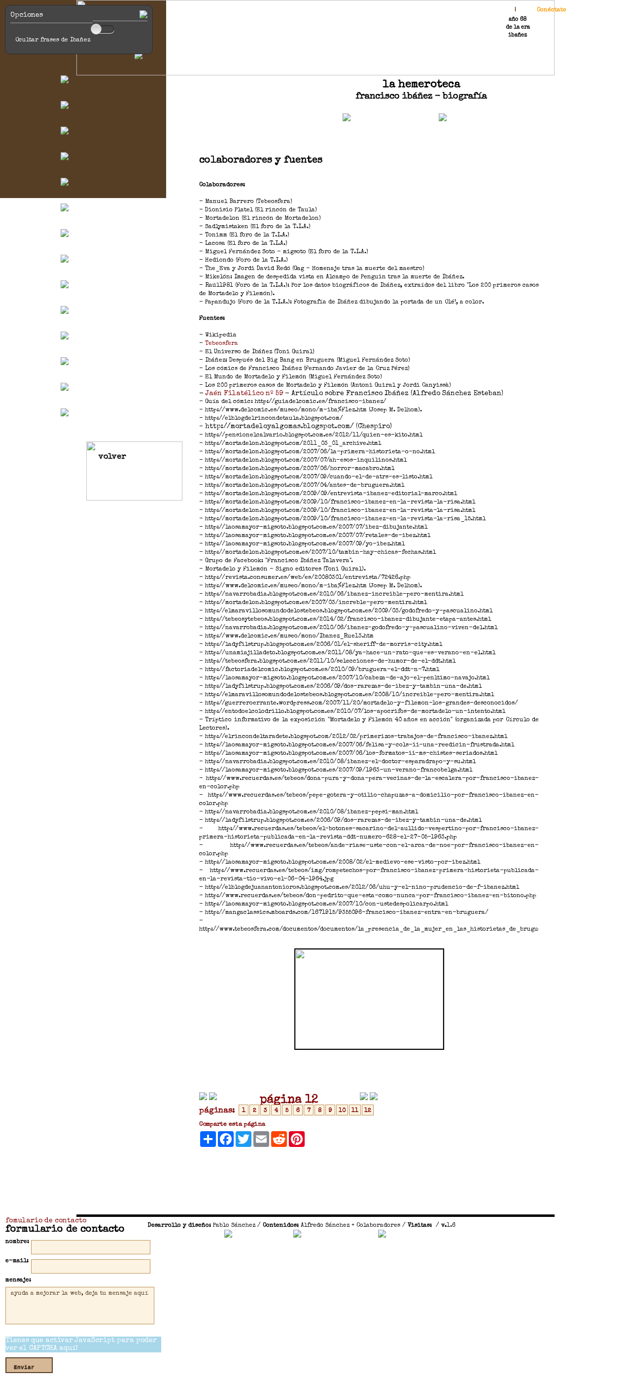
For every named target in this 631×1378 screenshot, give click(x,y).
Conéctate (551, 10)
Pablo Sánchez (234, 1226)
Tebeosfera (221, 344)
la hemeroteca (421, 85)
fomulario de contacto (45, 1220)
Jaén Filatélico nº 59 (245, 393)
